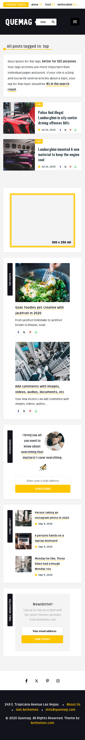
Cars (39, 104)
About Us (73, 704)
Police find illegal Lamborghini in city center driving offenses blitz (57, 117)
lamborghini (67, 4)
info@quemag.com (60, 710)
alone (36, 4)
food (50, 4)
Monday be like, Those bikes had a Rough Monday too (50, 564)
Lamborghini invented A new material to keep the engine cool (58, 154)
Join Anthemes (27, 710)
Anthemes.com (42, 723)
